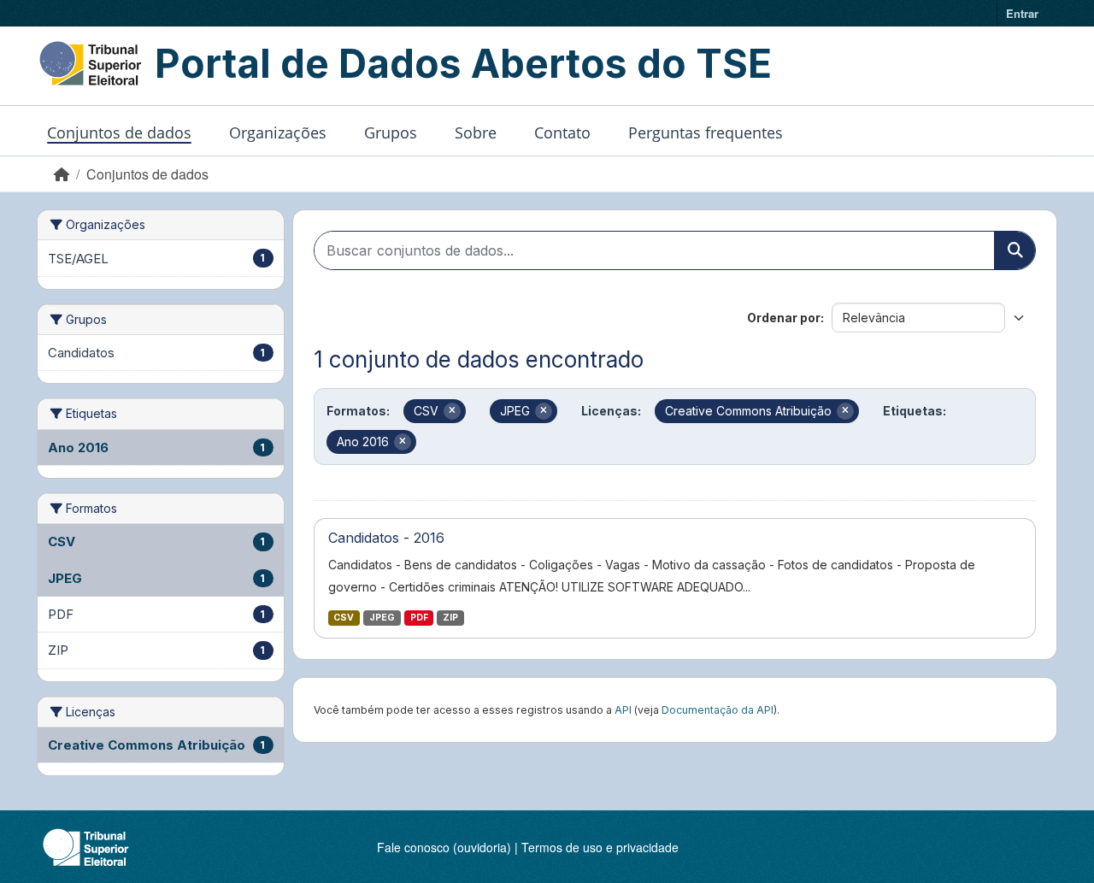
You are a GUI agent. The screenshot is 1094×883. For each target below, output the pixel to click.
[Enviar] (1014, 250)
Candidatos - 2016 (386, 537)
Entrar (1022, 13)
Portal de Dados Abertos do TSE (463, 63)
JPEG (382, 617)
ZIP (450, 617)
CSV (343, 617)
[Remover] (452, 411)
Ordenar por (783, 317)
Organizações (277, 132)
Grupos (390, 132)
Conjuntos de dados (119, 132)
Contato (562, 132)
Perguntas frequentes (705, 132)
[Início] (61, 174)
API (623, 709)
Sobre (476, 132)
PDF (419, 617)
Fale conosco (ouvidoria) (444, 847)
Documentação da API (717, 709)
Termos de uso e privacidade (600, 847)
